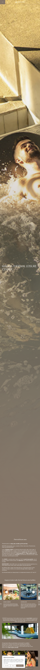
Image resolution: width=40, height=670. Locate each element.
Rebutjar (13, 665)
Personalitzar (7, 665)
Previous (6, 592)
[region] (13, 662)
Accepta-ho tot (19, 665)
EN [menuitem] (7, 2)
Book (26, 668)
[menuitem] (8, 2)
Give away (13, 668)
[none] (8, 2)
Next (33, 592)
